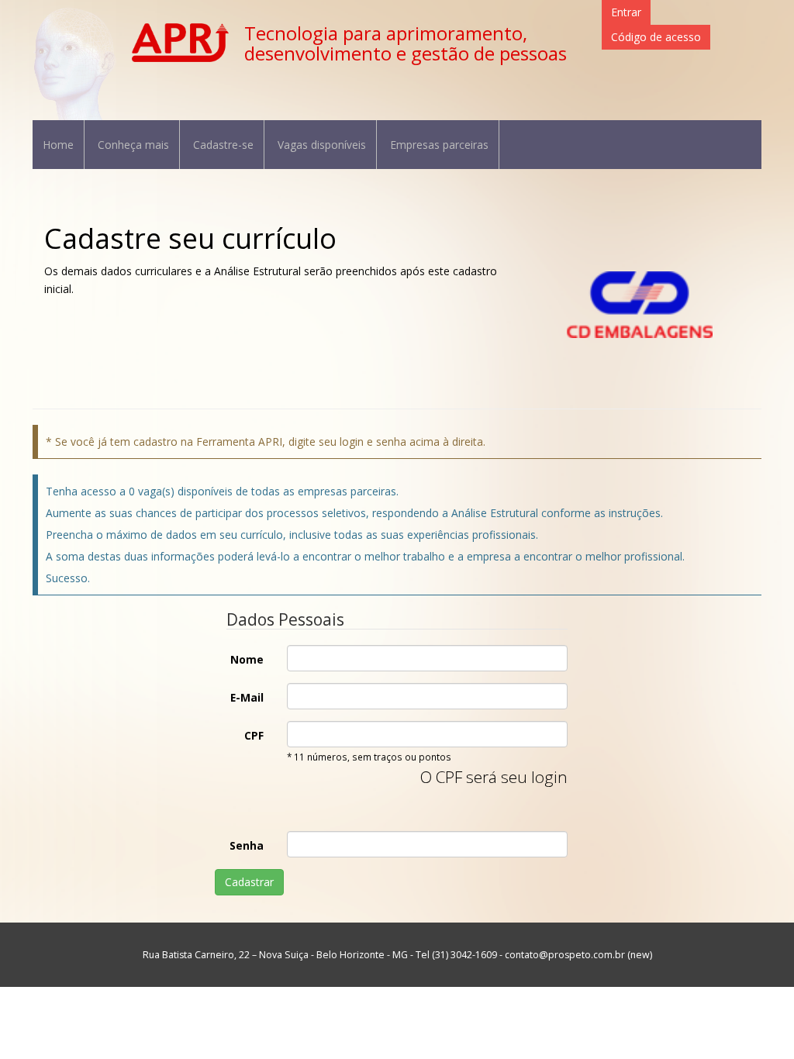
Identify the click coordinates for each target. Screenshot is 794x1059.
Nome (247, 659)
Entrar (626, 12)
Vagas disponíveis (322, 144)
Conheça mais (133, 144)
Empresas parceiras (439, 144)
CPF (254, 735)
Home (58, 144)
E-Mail (247, 697)
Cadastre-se (223, 144)
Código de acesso (656, 36)
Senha (247, 845)
